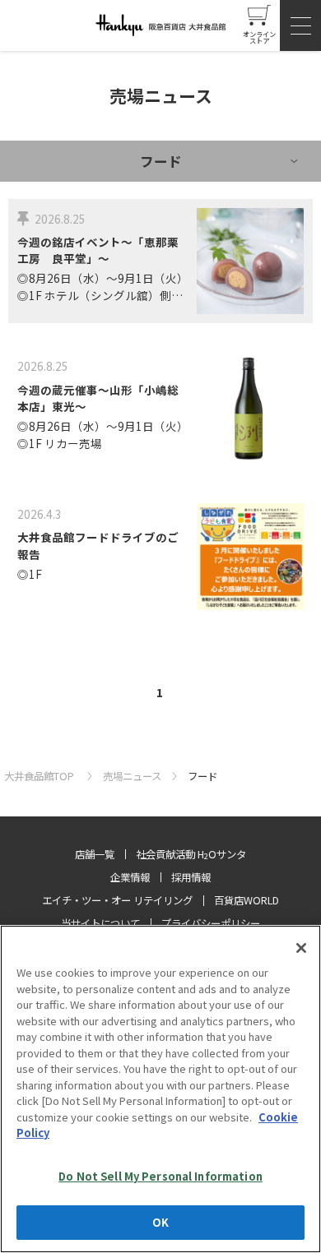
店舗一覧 (94, 854)
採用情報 (191, 877)
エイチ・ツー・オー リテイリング (117, 900)
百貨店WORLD (246, 900)
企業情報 (130, 877)
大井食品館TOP (40, 776)
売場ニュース (132, 776)
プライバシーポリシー (210, 923)
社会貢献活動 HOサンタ (191, 854)
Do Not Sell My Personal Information (160, 1176)
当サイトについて (100, 923)
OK (160, 1222)
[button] (300, 25)
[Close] (301, 948)
